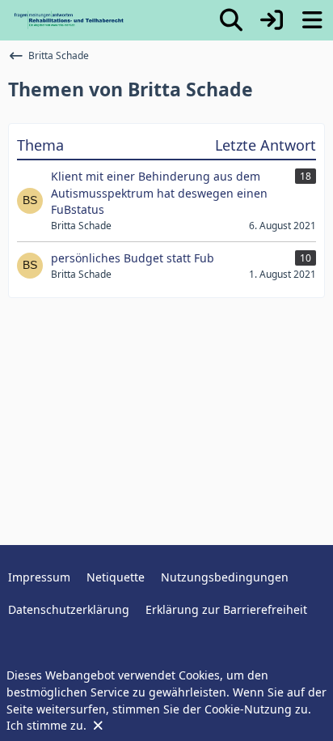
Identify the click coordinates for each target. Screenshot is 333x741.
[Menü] (312, 20)
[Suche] (231, 20)
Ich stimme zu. (48, 725)
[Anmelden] (271, 20)
